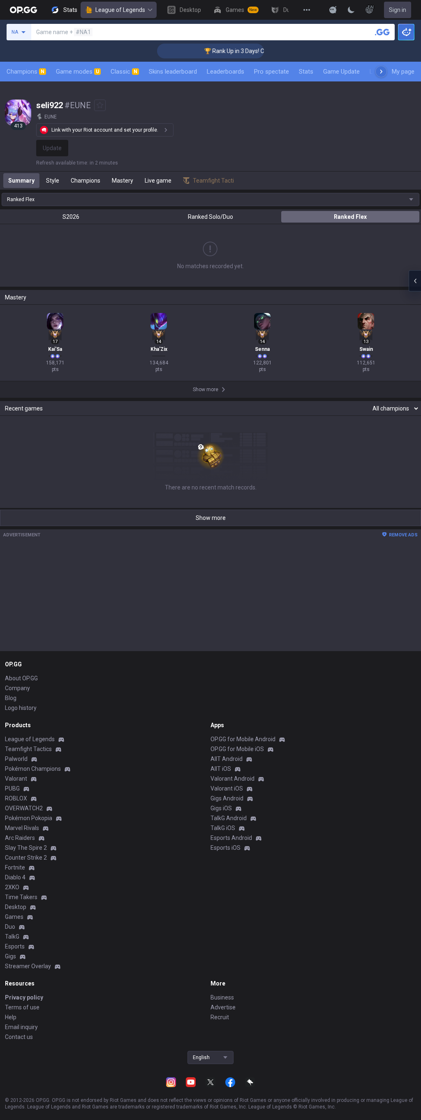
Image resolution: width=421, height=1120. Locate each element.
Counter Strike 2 (26, 857)
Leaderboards (225, 71)
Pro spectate (271, 71)
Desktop (15, 907)
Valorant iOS (226, 788)
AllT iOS (220, 768)
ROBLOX (16, 798)
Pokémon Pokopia (28, 818)
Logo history (21, 708)
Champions (25, 71)
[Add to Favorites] (100, 105)
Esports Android (231, 838)
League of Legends (120, 10)
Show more (211, 518)
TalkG (12, 936)
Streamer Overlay (28, 966)
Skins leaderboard (173, 71)
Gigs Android (226, 798)
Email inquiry (21, 1027)
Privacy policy (24, 997)
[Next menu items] (381, 71)
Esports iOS (225, 847)
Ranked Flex (350, 216)
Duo (10, 926)
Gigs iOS (221, 808)
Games (14, 917)
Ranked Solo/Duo (210, 216)
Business (222, 997)
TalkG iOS (222, 828)
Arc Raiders (20, 838)
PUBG (12, 788)
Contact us (19, 1037)
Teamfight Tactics (28, 749)
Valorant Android (232, 778)
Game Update (341, 71)
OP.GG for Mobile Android (242, 739)
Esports (15, 946)
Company (17, 688)
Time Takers (21, 897)
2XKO (12, 887)
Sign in (397, 10)
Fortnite (15, 867)
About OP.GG (21, 678)
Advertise (223, 1007)
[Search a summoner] (382, 32)
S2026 (70, 216)
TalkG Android (228, 818)
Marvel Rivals (22, 828)
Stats (306, 71)
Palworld (16, 759)
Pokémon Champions (33, 768)
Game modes (77, 71)
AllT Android (226, 759)
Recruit (219, 1017)
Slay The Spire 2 (26, 847)
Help (10, 1017)
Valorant (16, 778)
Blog (10, 698)
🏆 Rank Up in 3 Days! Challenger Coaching (247, 51)
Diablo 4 (15, 877)
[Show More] (333, 10)
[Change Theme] (351, 10)
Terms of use (22, 1007)
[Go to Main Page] (23, 10)
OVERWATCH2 (24, 808)
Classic (124, 71)
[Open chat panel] (415, 281)
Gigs (10, 956)
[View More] (306, 10)
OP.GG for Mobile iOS (237, 749)
